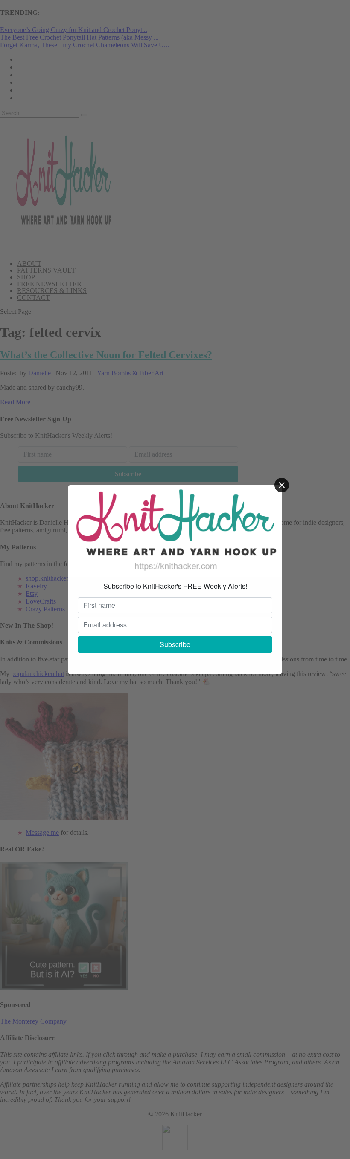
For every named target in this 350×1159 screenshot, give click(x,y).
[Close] (281, 485)
